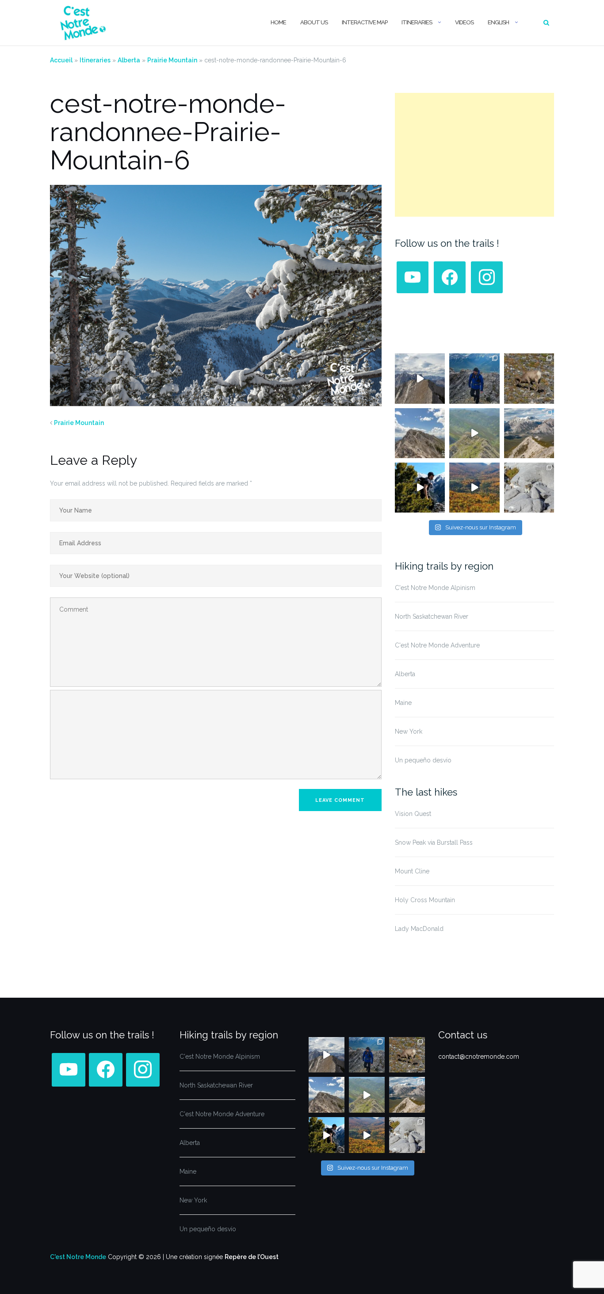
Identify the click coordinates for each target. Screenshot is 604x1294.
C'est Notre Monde (78, 1256)
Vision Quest (413, 813)
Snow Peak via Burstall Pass (434, 842)
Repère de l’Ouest (252, 1256)
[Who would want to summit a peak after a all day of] (420, 378)
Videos (464, 22)
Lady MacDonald (419, 928)
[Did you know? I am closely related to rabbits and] (529, 488)
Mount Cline (412, 871)
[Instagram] (487, 276)
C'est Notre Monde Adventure (437, 645)
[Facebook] (412, 276)
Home (278, 22)
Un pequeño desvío (423, 760)
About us (314, 22)
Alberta (129, 60)
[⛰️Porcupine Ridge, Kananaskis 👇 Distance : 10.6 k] (420, 488)
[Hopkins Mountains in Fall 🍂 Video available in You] (474, 488)
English (498, 22)
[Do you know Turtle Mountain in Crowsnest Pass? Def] (420, 433)
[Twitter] (450, 276)
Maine (403, 702)
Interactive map (364, 22)
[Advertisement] (474, 155)
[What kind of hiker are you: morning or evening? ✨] (474, 378)
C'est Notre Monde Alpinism (435, 587)
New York (408, 731)
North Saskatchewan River (431, 616)
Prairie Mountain (172, 60)
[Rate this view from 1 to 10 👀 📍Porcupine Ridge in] (529, 433)
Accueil (61, 60)
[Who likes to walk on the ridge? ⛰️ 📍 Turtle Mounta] (474, 433)
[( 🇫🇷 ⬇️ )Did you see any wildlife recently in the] (529, 378)
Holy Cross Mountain (425, 900)
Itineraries (416, 22)
